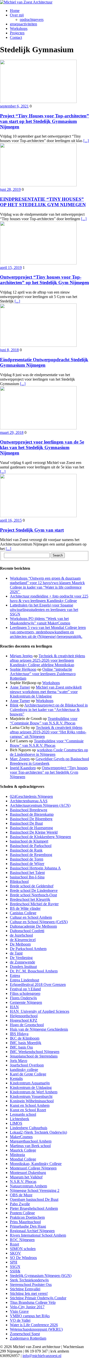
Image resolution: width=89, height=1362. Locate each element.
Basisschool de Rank (26, 850)
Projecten (17, 33)
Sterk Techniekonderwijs (29, 1280)
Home (15, 10)
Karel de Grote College (28, 1074)
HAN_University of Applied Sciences (39, 1011)
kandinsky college (24, 1069)
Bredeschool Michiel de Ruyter (34, 904)
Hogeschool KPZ (23, 1020)
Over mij (17, 15)
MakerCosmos (21, 1137)
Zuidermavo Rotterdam (28, 1338)
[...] (86, 141)
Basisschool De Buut (26, 823)
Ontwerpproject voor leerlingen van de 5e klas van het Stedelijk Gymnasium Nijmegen (42, 447)
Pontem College (22, 1213)
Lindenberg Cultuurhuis (28, 1128)
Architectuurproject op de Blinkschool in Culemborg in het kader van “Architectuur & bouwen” (49, 709)
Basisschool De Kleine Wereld (34, 832)
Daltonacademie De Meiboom (33, 926)
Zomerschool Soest (25, 1334)
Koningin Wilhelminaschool (32, 1101)
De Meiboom (20, 944)
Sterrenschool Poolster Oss (31, 1284)
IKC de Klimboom (24, 1038)
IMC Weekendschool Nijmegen (34, 1052)
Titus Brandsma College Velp (33, 1302)
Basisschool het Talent (27, 872)
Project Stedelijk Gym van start (32, 530)
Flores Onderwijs (23, 998)
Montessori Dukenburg (28, 1172)
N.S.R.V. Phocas (23, 1181)
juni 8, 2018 (9, 350)
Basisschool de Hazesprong (31, 828)
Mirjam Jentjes (21, 656)
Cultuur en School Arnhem (31, 917)
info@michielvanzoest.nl (41, 1356)
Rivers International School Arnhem (38, 1235)
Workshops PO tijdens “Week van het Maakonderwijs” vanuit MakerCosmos (40, 620)
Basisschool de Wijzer (27, 863)
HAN (14, 1007)
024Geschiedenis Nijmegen (31, 796)
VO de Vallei (20, 1320)
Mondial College (23, 1159)
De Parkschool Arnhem (28, 949)
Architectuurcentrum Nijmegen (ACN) (40, 805)
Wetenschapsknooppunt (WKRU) (36, 1329)
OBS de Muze (21, 1195)
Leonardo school (23, 1114)
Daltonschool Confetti (27, 931)
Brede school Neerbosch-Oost (33, 895)
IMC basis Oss (21, 1047)
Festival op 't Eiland (25, 989)
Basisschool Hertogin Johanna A (35, 868)
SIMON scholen (23, 1249)
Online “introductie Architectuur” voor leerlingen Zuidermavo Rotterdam (43, 673)
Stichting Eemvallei (25, 1289)
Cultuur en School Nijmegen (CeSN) (39, 922)
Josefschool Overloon (27, 1065)
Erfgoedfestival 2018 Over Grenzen (38, 984)
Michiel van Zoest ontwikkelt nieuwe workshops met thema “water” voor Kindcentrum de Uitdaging (46, 691)
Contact (16, 37)
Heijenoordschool (24, 1016)
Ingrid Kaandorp (23, 768)
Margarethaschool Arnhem (30, 1141)
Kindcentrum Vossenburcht (31, 1096)
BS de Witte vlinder (25, 908)
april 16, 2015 (11, 520)
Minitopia (17, 1155)
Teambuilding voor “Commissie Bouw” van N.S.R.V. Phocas (43, 720)
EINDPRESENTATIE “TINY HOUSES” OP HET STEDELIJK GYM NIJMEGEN (43, 202)
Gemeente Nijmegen (26, 1002)
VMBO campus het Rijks (30, 1316)
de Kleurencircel (23, 940)
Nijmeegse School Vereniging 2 (34, 1190)
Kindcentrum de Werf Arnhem (33, 1092)
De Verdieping (21, 958)
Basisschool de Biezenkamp (32, 814)
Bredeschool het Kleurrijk (30, 899)
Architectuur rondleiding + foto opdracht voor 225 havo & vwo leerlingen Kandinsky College (49, 598)
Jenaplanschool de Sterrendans (34, 1056)
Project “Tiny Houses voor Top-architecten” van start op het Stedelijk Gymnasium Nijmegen (44, 121)
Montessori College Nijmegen (33, 1168)
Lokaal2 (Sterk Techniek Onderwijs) (38, 1132)
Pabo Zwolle (20, 1204)
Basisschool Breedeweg (28, 810)
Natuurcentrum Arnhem (28, 1186)
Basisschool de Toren (26, 859)
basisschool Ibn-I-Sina (27, 877)
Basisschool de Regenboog (31, 855)
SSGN (15, 1266)
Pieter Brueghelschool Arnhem (34, 1208)
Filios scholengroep (25, 993)
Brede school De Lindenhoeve (34, 890)
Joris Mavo (18, 1061)
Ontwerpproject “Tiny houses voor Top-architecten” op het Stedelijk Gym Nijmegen (44, 279)
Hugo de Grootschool (27, 1025)
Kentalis (16, 1078)
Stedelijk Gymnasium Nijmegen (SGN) (40, 1275)
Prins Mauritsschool (25, 1222)
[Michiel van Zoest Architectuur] (44, 2)
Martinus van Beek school (30, 1146)
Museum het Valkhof (26, 1177)
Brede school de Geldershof (31, 886)
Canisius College (23, 913)
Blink (14, 705)
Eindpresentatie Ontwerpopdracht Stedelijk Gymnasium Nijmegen (44, 362)
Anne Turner (20, 687)
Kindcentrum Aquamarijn (30, 1083)
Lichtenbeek (19, 1119)
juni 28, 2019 (10, 189)
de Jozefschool (21, 935)
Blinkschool (19, 881)
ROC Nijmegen (22, 1240)
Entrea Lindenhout (24, 980)
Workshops (18, 28)
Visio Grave (19, 1311)
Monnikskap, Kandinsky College (36, 1163)
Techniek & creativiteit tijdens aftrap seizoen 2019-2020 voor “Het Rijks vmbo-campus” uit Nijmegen (48, 732)
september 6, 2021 (14, 106)
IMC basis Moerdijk (25, 1043)
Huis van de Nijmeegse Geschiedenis (39, 1029)
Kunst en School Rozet (28, 1110)
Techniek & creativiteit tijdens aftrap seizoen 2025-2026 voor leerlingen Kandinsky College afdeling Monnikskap (47, 660)
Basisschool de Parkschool (30, 846)
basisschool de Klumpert (29, 841)
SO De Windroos (23, 1258)
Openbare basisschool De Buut (34, 1199)
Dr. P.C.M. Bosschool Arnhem (34, 971)
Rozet (14, 1244)
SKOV (15, 1253)
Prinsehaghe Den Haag (28, 1226)
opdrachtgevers (32, 19)
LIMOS (16, 1123)
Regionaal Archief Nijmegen (32, 1231)
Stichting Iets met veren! (29, 1293)
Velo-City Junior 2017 (27, 1307)
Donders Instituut (23, 966)
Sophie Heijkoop (23, 669)
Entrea (15, 975)
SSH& (15, 1271)
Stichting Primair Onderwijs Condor (38, 1298)
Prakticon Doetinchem (27, 1217)
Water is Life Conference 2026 (34, 1325)
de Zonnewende (22, 962)
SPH (13, 1262)
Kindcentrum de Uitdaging (31, 1087)
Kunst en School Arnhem (29, 1105)
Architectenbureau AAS (28, 801)
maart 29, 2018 (11, 432)
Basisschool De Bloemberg (31, 819)
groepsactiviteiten (23, 24)
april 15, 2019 (11, 267)
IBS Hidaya (19, 1034)
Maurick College (23, 1150)
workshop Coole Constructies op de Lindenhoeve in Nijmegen (49, 752)
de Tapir (16, 953)
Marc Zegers (20, 759)
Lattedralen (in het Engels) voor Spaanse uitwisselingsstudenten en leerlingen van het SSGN (44, 609)
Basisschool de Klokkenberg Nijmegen (40, 837)
